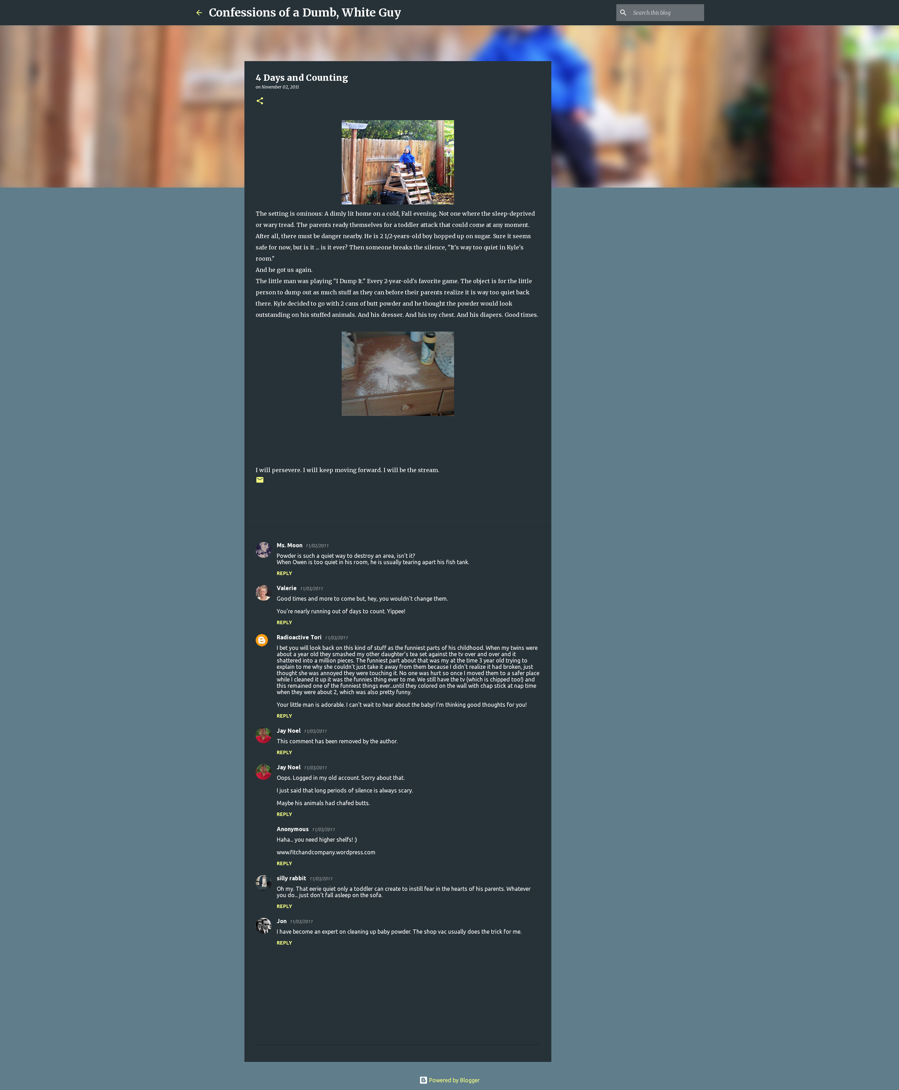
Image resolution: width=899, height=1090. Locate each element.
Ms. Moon (289, 545)
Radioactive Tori (299, 637)
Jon (282, 921)
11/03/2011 (311, 588)
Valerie (287, 588)
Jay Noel (289, 730)
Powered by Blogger (454, 1080)
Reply (284, 573)
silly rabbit (291, 878)
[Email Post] (260, 482)
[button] (260, 101)
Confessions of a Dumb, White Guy (305, 13)
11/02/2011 (316, 545)
